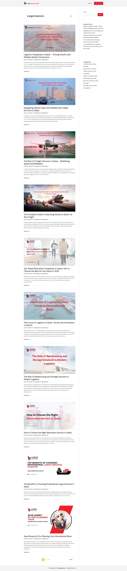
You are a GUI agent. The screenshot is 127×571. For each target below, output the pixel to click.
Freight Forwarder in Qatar (89, 71)
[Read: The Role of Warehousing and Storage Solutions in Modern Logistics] (49, 360)
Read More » (27, 71)
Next (72, 559)
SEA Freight (86, 83)
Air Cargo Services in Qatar (89, 64)
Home (90, 3)
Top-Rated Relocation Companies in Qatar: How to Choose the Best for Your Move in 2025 (47, 269)
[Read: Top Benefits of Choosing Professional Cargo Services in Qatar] (49, 467)
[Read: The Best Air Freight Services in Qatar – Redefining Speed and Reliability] (49, 144)
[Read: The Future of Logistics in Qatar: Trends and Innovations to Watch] (49, 305)
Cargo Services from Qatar (89, 69)
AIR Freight (86, 66)
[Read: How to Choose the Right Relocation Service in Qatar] (49, 415)
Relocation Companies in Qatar (90, 80)
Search (85, 12)
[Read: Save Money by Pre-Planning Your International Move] (49, 519)
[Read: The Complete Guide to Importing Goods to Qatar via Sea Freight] (49, 198)
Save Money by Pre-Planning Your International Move (48, 536)
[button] (98, 3)
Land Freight (86, 73)
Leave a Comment (28, 59)
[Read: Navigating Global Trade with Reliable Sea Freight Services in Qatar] (49, 91)
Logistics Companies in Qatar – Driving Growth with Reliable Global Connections (47, 55)
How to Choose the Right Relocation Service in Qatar (48, 432)
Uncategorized (37, 59)
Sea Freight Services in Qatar (90, 85)
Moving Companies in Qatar (90, 78)
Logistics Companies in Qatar (90, 76)
